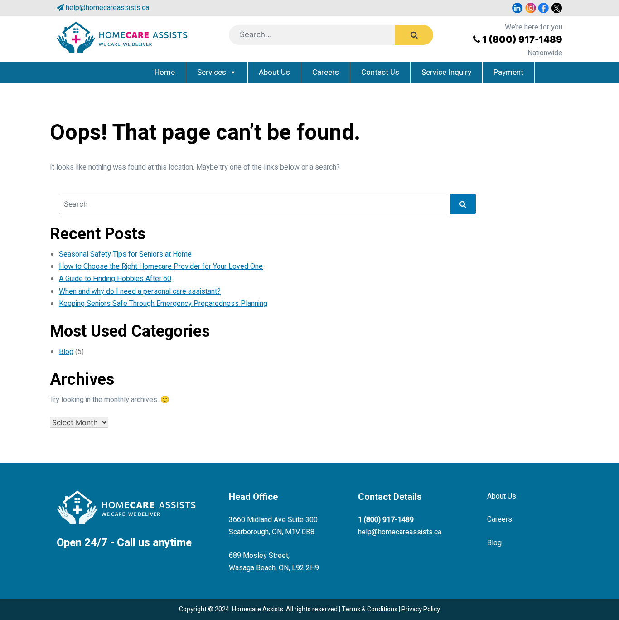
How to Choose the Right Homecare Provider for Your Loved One (161, 266)
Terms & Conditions (369, 609)
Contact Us (380, 72)
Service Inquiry (446, 72)
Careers (325, 72)
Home (165, 72)
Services (211, 72)
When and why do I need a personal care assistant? (140, 291)
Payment (508, 72)
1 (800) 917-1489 (522, 39)
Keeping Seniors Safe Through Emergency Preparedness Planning (163, 303)
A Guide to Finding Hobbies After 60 (115, 278)
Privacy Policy (420, 609)
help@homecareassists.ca (107, 7)
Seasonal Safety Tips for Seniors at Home (125, 254)
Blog (66, 351)
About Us (274, 72)
